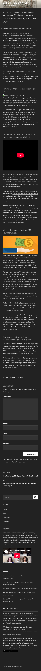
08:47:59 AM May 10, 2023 (12, 632)
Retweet (13, 623)
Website (6, 443)
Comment (7, 396)
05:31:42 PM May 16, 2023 (12, 620)
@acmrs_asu (9, 613)
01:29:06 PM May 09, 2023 (12, 645)
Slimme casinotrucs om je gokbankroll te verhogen (20, 588)
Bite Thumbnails (15, 2)
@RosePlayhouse (11, 627)
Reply (8, 623)
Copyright (6, 521)
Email (5, 433)
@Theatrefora (31, 618)
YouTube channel (15, 535)
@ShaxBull (8, 638)
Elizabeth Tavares (28, 12)
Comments (6, 517)
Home (5, 510)
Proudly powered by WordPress (12, 666)
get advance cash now (14, 377)
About (5, 513)
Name (5, 423)
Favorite (18, 623)
